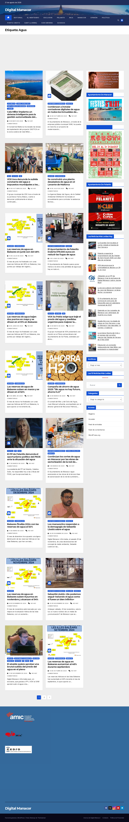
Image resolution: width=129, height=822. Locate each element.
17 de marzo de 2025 (17, 463)
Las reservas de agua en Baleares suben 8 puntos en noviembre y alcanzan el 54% (22, 597)
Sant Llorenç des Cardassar (16, 106)
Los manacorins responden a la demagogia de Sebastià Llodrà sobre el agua (63, 527)
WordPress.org (94, 435)
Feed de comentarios (96, 430)
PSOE (19, 451)
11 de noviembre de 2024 (18, 673)
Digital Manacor (18, 10)
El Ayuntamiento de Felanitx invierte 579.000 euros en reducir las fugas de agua (63, 252)
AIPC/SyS (10, 658)
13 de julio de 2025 (16, 256)
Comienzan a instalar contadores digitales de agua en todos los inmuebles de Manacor (63, 110)
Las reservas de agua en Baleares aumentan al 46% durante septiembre (62, 664)
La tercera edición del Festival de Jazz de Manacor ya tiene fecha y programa (109, 290)
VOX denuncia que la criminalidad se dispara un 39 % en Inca (109, 267)
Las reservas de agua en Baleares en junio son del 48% (23, 250)
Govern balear (60, 176)
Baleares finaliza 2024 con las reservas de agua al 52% (23, 525)
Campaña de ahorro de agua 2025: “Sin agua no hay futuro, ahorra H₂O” (64, 389)
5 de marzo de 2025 (57, 466)
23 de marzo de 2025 (58, 396)
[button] (118, 20)
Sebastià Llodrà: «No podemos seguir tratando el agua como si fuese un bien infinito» (64, 597)
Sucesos (61, 23)
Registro (91, 414)
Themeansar (42, 818)
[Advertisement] (64, 50)
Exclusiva (48, 18)
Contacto (105, 818)
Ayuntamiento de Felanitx (56, 246)
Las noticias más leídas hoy (100, 236)
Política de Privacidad (117, 818)
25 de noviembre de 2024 (59, 603)
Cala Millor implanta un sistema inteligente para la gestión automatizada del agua (21, 115)
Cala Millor (11, 103)
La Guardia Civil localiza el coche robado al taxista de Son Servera (108, 245)
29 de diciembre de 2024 (59, 533)
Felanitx (61, 18)
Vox (20, 176)
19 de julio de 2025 (57, 188)
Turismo (10, 108)
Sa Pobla (58, 313)
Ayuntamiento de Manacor (56, 103)
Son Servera (47, 23)
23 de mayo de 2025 (57, 326)
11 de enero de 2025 (16, 530)
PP (15, 451)
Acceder (91, 419)
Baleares (51, 176)
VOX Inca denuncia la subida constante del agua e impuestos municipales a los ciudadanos (22, 183)
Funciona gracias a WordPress (15, 818)
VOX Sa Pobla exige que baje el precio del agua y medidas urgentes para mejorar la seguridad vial (64, 320)
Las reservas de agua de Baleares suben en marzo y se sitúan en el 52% (23, 389)
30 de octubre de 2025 (58, 116)
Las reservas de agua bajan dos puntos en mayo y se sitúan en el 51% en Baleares (22, 319)
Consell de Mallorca (23, 103)
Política (106, 18)
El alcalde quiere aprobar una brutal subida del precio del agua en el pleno (23, 667)
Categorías (92, 393)
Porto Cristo (13, 23)
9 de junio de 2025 (57, 258)
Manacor (82, 18)
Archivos (92, 359)
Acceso (91, 407)
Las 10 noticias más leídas (99, 373)
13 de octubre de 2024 (58, 671)
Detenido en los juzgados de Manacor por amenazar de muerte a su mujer (109, 312)
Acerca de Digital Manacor (92, 818)
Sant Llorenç (30, 23)
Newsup (32, 818)
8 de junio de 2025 (16, 326)
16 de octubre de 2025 (18, 188)
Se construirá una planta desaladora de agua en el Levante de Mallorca (61, 182)
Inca (71, 18)
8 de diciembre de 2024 (18, 603)
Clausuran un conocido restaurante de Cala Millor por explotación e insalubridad (109, 347)
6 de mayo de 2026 (16, 121)
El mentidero (33, 18)
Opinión (93, 18)
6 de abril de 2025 (16, 396)
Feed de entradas (95, 424)
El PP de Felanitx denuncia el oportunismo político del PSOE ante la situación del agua (24, 457)
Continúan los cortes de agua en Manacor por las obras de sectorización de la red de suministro (64, 460)
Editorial (18, 18)
